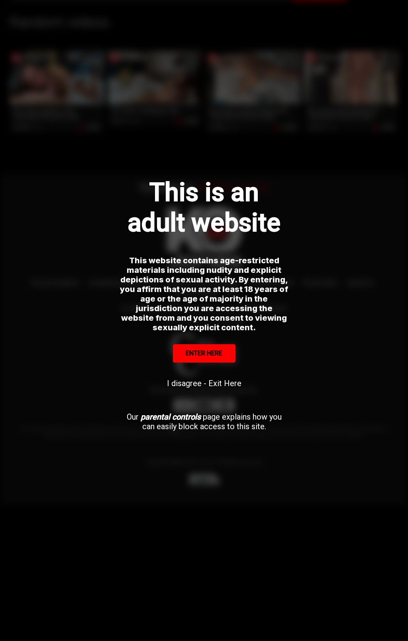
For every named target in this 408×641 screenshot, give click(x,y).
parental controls (171, 417)
